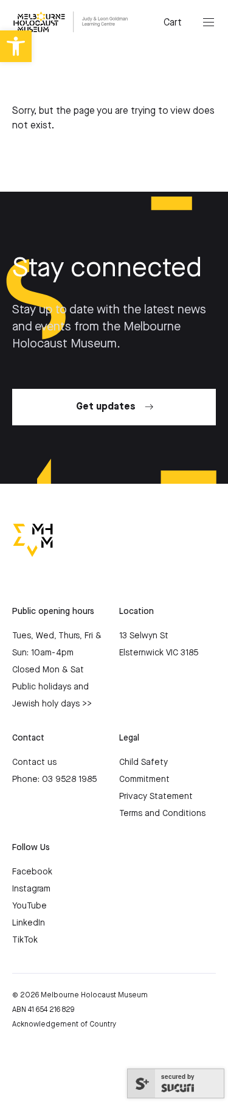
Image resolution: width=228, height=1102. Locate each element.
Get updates (106, 407)
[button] (16, 46)
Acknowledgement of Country (64, 1024)
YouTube (29, 906)
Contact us (34, 762)
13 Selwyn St (143, 636)
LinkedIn (28, 923)
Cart (173, 23)
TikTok (25, 940)
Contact (28, 738)
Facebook (32, 872)
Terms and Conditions (162, 813)
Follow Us (31, 848)
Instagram (31, 889)
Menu (208, 22)
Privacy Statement (156, 796)
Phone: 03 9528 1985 (54, 779)
